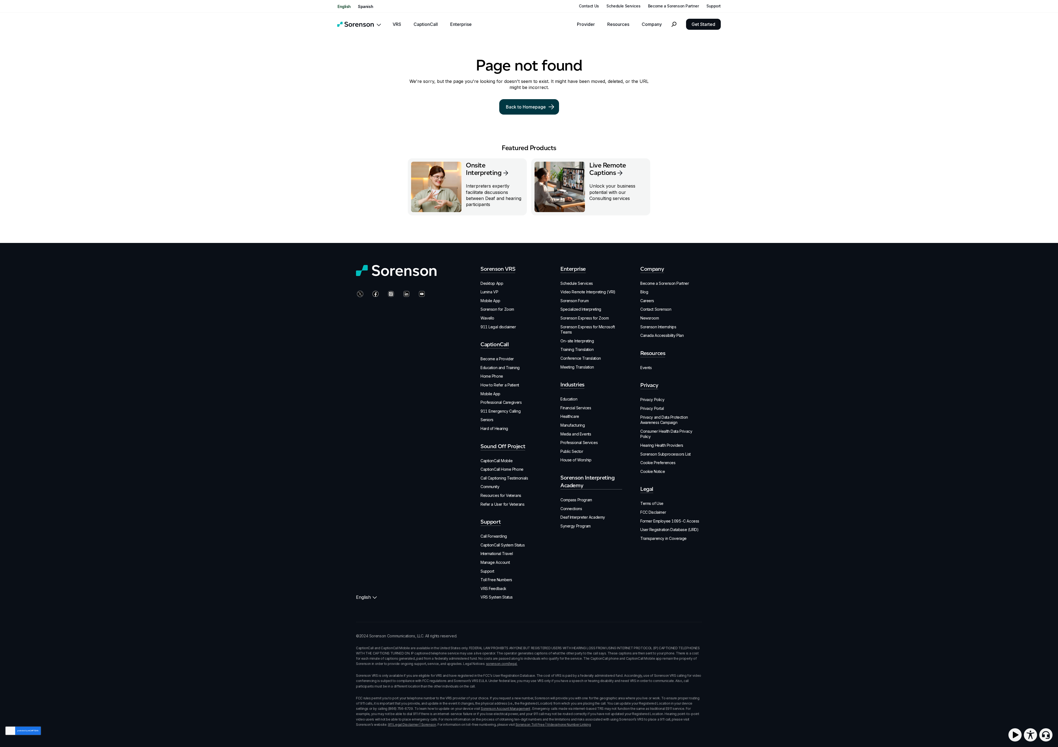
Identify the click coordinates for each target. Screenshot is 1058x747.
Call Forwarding (494, 536)
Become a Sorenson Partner (673, 6)
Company (652, 24)
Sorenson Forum (574, 300)
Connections (571, 508)
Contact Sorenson (655, 309)
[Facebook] (374, 294)
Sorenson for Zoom (497, 309)
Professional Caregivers (501, 402)
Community (490, 486)
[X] (359, 294)
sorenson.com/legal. (501, 664)
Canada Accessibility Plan (662, 335)
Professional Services (579, 442)
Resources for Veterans (501, 495)
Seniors (487, 419)
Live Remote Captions (607, 169)
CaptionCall (426, 24)
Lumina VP (489, 291)
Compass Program (576, 499)
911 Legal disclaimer (498, 326)
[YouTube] (421, 294)
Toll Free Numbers (496, 579)
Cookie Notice (652, 471)
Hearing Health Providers (661, 445)
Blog (644, 291)
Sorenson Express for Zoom (584, 318)
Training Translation (577, 349)
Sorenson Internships (658, 326)
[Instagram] (390, 294)
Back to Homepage (526, 107)
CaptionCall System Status (503, 545)
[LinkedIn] (405, 294)
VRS (397, 24)
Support (713, 6)
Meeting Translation (577, 367)
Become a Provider (497, 358)
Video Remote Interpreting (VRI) (588, 291)
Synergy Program (575, 526)
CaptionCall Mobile (496, 460)
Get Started (703, 24)
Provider (586, 24)
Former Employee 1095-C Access (669, 521)
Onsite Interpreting (483, 169)
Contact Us (589, 6)
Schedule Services (623, 6)
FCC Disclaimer (653, 512)
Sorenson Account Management (505, 709)
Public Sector (571, 451)
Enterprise (461, 24)
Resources (618, 24)
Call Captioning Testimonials (504, 478)
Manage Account (495, 562)
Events (646, 367)
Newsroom (649, 318)
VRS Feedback (493, 588)
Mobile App (490, 300)
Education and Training (500, 367)
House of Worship (575, 460)
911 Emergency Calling (500, 411)
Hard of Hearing (494, 428)
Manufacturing (572, 425)
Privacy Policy (652, 399)
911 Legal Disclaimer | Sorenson (412, 724)
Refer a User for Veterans (503, 504)
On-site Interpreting (577, 341)
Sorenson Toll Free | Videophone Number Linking (553, 724)
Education (568, 399)
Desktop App (492, 283)
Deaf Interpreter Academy (582, 517)
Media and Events (575, 434)
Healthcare (569, 416)
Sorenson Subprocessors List (665, 454)
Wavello (487, 318)
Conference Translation (580, 358)
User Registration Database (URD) (669, 529)
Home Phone (492, 376)
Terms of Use (651, 503)
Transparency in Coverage (663, 538)
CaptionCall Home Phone (502, 469)
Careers (647, 300)
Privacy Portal (652, 408)
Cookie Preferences (657, 462)
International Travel (497, 553)
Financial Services (575, 407)
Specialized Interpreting (580, 309)
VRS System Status (497, 597)
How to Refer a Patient (500, 385)
